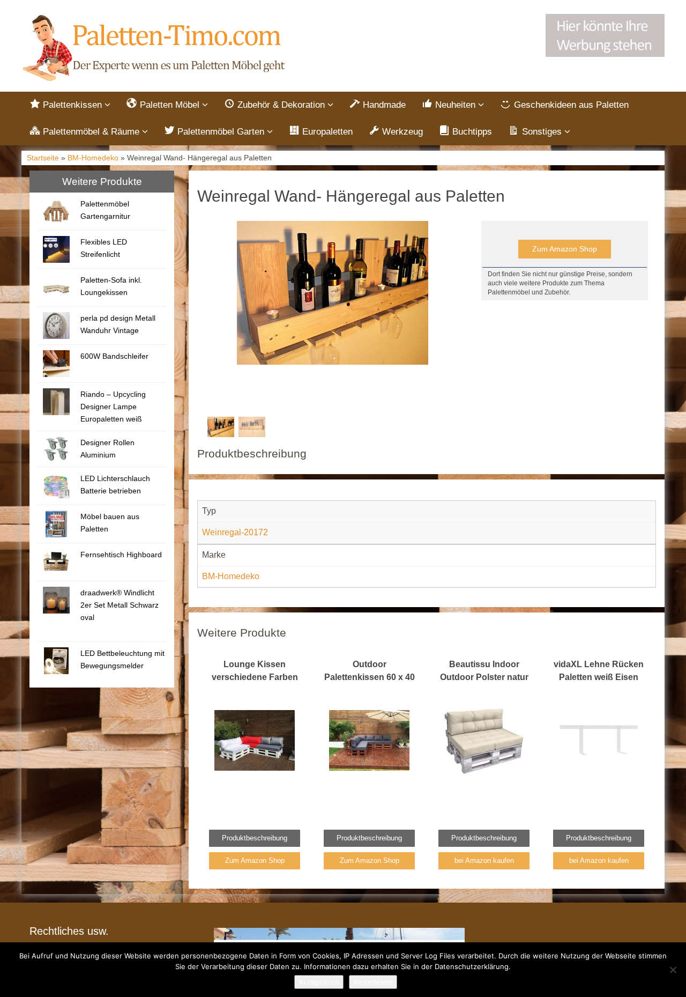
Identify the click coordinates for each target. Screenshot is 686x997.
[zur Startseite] (155, 48)
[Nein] (672, 969)
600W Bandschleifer (114, 356)
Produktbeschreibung (254, 838)
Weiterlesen (373, 982)
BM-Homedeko (93, 158)
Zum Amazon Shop (564, 249)
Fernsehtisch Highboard (121, 554)
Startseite (43, 158)
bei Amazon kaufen (484, 860)
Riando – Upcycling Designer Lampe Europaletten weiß (113, 406)
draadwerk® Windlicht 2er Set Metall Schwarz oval (119, 605)
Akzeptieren (319, 982)
